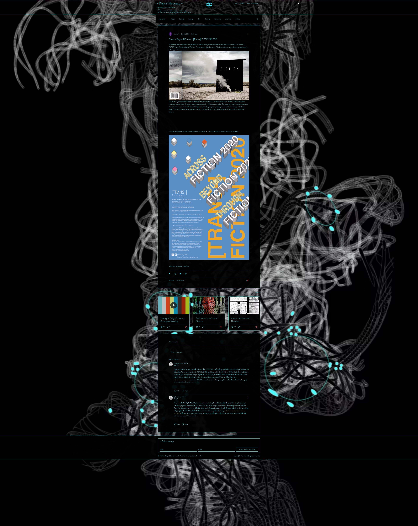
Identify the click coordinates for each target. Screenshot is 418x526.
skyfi (199, 19)
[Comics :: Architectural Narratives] (244, 305)
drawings (181, 19)
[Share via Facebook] (170, 274)
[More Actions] (248, 364)
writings (237, 19)
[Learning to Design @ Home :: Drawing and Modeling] (173, 305)
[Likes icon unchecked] (175, 391)
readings (190, 19)
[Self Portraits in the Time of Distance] (209, 305)
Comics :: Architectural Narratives (240, 320)
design (173, 19)
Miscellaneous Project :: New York (191, 456)
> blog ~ (159, 9)
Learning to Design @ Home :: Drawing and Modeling (172, 320)
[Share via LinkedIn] (180, 274)
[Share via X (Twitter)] (175, 274)
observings (217, 19)
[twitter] (298, 3)
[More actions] (248, 34)
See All (258, 292)
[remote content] (209, 121)
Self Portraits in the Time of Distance (206, 320)
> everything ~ (162, 19)
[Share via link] (186, 274)
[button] (257, 19)
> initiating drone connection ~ (166, 7)
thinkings (207, 19)
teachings (228, 19)
